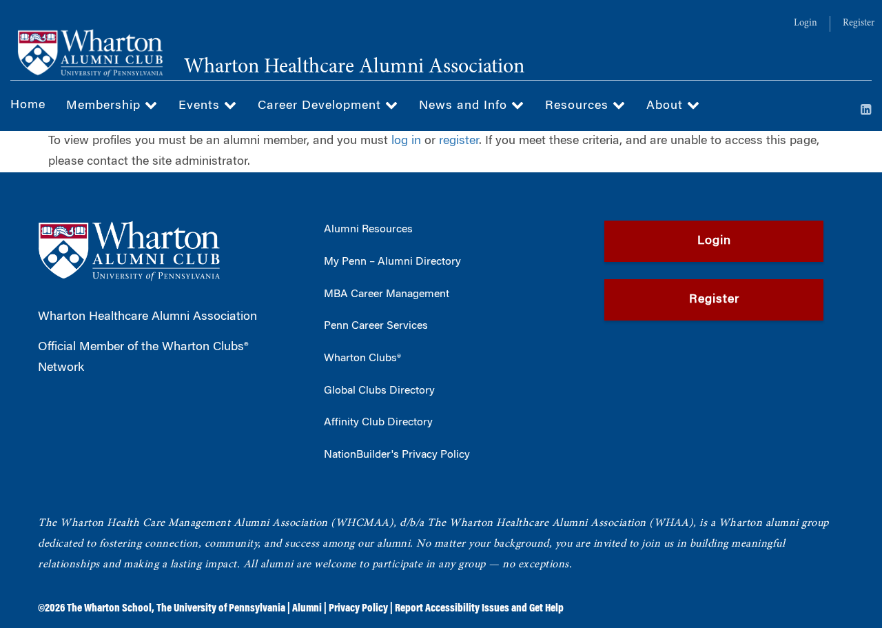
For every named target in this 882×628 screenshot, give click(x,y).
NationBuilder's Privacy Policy (397, 454)
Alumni (307, 608)
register (459, 141)
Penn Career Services (376, 326)
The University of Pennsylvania (220, 608)
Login (805, 23)
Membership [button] (105, 106)
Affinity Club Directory (378, 422)
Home (27, 105)
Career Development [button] (321, 106)
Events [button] (201, 106)
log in (406, 141)
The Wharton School (109, 608)
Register (858, 23)
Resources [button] (579, 106)
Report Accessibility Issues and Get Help (479, 608)
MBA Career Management (386, 294)
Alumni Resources (368, 229)
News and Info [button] (465, 106)
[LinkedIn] (866, 111)
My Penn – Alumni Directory (392, 261)
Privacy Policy (358, 608)
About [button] (666, 106)
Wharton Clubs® (362, 358)
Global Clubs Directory (379, 390)
